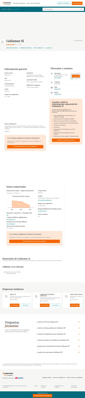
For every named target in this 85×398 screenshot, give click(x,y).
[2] (9, 44)
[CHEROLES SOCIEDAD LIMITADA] (36, 296)
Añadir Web (57, 89)
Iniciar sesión (77, 3)
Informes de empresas (19, 3)
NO (7, 215)
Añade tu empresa (63, 3)
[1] (7, 44)
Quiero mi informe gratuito (66, 140)
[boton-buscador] (82, 9)
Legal (36, 386)
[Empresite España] (7, 3)
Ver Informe (15, 305)
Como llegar (57, 77)
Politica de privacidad (74, 386)
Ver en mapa (75, 76)
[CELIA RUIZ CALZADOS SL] (66, 296)
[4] (12, 44)
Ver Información (11, 219)
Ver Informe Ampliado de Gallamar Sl (25, 146)
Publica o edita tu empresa (74, 377)
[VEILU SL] (6, 296)
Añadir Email (57, 94)
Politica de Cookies (43, 386)
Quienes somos (46, 377)
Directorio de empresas (33, 3)
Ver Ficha (25, 305)
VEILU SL (13, 294)
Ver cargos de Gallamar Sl (45, 200)
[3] (10, 44)
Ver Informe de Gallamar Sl (42, 395)
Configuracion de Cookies (58, 386)
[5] (14, 44)
